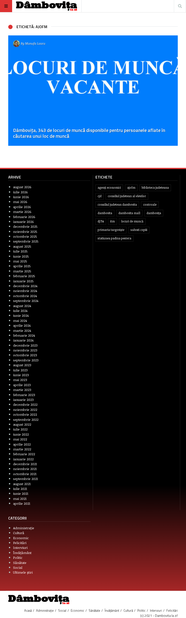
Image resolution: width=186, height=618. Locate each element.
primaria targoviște (111, 230)
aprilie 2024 (22, 325)
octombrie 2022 (25, 414)
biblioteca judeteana (155, 188)
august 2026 (22, 187)
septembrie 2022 (26, 419)
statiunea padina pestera (114, 238)
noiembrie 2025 (25, 231)
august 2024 (22, 305)
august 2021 (22, 483)
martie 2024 (22, 330)
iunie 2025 (21, 256)
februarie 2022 (24, 454)
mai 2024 (20, 320)
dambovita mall (129, 213)
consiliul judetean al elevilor (127, 196)
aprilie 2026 (22, 206)
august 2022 (22, 424)
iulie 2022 (20, 429)
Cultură (18, 532)
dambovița (154, 213)
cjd (99, 196)
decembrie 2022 (25, 404)
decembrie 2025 (25, 226)
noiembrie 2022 (25, 409)
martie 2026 (22, 211)
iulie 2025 (20, 251)
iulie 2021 (20, 488)
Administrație (23, 528)
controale (149, 205)
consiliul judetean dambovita (117, 205)
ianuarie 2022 (23, 459)
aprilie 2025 (22, 266)
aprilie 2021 (21, 503)
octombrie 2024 (25, 295)
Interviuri (20, 547)
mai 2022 (20, 439)
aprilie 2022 (22, 444)
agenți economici (109, 188)
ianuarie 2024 (23, 340)
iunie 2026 (21, 197)
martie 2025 (22, 271)
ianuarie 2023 (23, 399)
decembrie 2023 (25, 345)
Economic (21, 538)
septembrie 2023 (26, 360)
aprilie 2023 (22, 384)
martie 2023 (22, 389)
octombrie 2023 (25, 355)
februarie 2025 (24, 276)
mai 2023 (20, 379)
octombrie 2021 (25, 474)
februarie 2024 (24, 335)
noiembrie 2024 (25, 290)
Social (17, 567)
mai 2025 (20, 261)
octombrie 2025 (25, 236)
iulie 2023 (20, 370)
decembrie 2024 (25, 286)
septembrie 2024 (25, 300)
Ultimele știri (23, 572)
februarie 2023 (24, 394)
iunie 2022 (21, 434)
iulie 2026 (20, 192)
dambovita (105, 213)
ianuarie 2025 (23, 281)
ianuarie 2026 (23, 221)
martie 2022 (22, 449)
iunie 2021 (20, 493)
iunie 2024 (21, 315)
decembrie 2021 (25, 464)
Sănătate (19, 562)
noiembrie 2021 (25, 468)
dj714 (101, 221)
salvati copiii (139, 230)
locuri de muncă (132, 221)
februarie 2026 (24, 216)
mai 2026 (20, 201)
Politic (18, 557)
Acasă (28, 610)
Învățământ (22, 552)
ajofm (131, 188)
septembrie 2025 (26, 241)
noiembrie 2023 (25, 350)
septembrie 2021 (25, 478)
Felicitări (19, 542)
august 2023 (22, 365)
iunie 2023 (21, 375)
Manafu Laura (35, 43)
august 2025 (22, 246)
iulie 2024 (20, 310)
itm (112, 221)
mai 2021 (20, 498)
